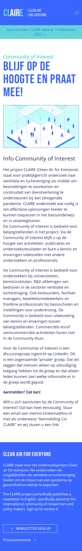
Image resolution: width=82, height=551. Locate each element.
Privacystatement (17, 540)
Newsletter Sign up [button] (33, 528)
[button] (77, 12)
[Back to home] (25, 12)
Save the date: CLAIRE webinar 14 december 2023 (41, 32)
